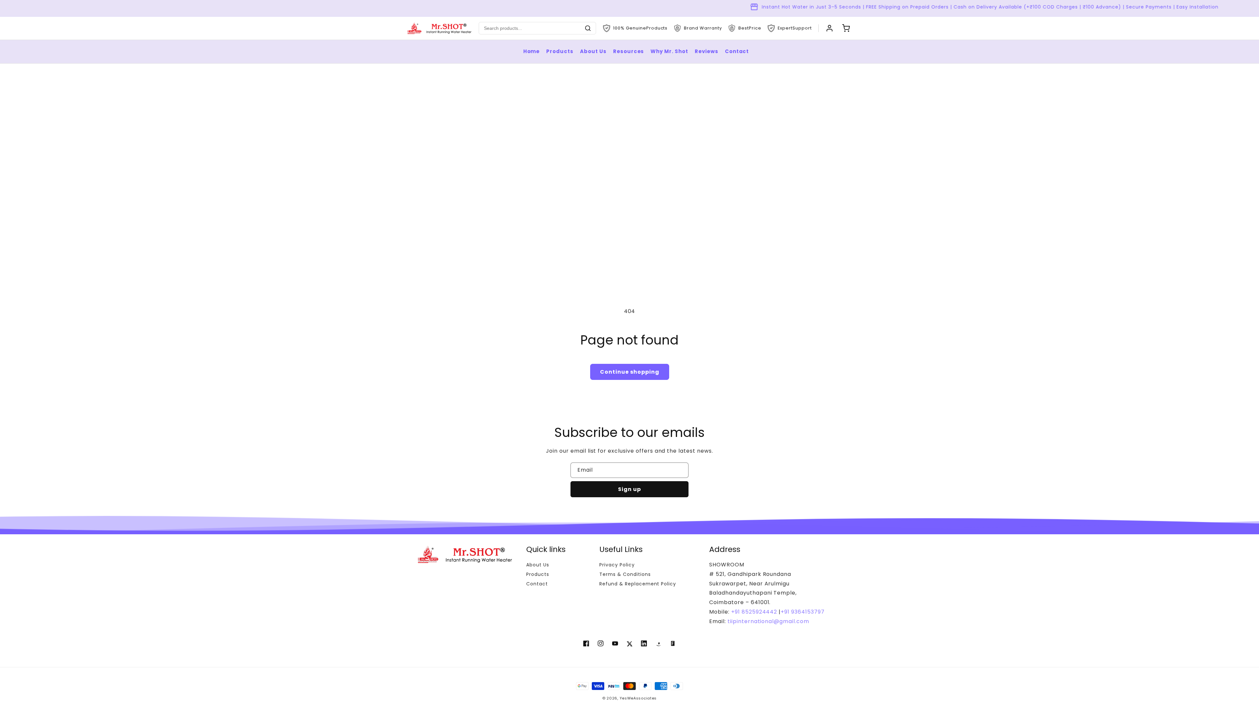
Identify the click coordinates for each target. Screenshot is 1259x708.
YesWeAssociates (638, 698)
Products (559, 51)
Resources (628, 51)
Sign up (629, 489)
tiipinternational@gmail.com (767, 621)
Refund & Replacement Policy (637, 583)
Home (531, 51)
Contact (737, 51)
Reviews (706, 51)
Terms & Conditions (624, 574)
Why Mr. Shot (669, 51)
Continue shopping (629, 372)
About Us (593, 51)
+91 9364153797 (802, 612)
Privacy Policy (616, 564)
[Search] (587, 28)
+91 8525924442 (754, 612)
